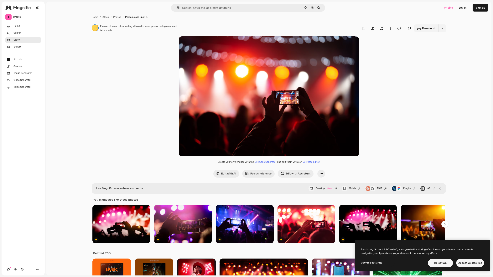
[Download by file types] (442, 28)
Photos (117, 17)
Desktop (324, 188)
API (429, 188)
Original (203, 44)
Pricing (448, 7)
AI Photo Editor (311, 162)
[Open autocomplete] (176, 7)
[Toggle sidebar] (38, 8)
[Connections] (8, 269)
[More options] (390, 28)
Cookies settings (371, 262)
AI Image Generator (266, 162)
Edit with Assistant (297, 173)
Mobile (352, 188)
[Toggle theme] (22, 269)
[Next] (444, 224)
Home (95, 17)
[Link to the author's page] (95, 28)
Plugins (407, 188)
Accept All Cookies (470, 262)
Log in (462, 7)
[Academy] (15, 269)
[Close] (439, 188)
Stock (105, 17)
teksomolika (106, 30)
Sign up (480, 7)
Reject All (440, 262)
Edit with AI (228, 173)
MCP (379, 188)
